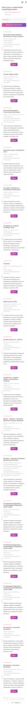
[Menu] (22, 2)
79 (12, 702)
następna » (17, 702)
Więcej (14, 64)
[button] (26, 2)
